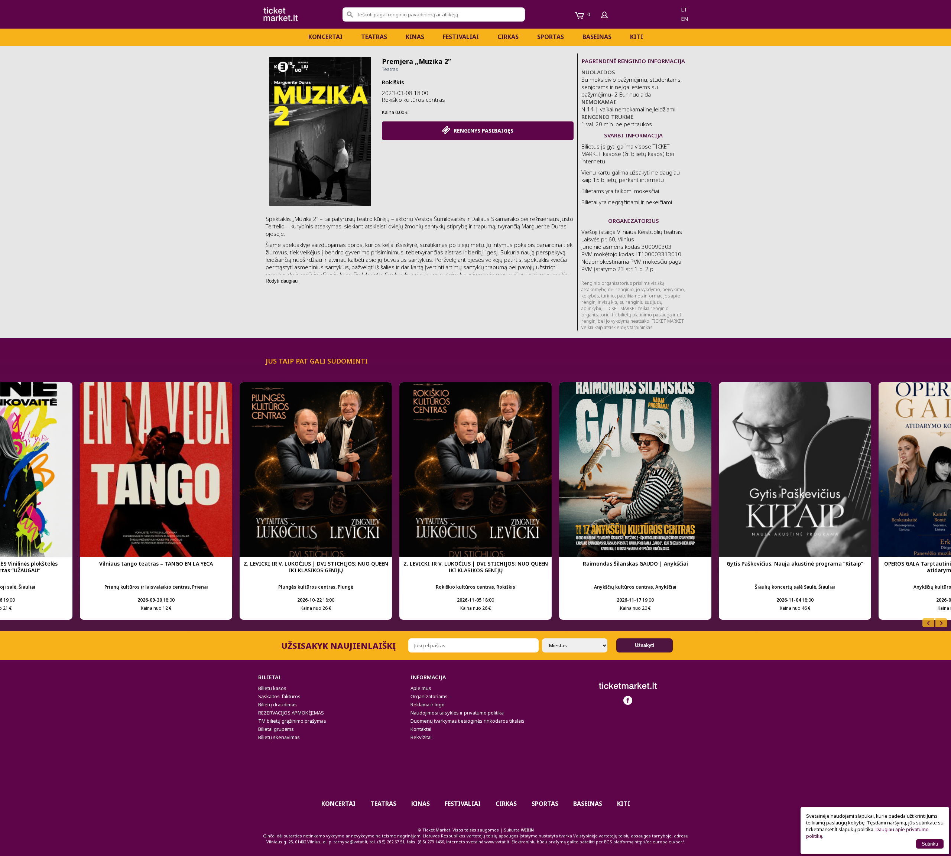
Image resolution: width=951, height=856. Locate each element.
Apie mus (420, 688)
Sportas (550, 37)
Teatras (374, 37)
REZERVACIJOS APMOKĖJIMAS (291, 712)
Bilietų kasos (272, 688)
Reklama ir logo (427, 704)
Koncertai (325, 37)
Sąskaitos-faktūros (279, 696)
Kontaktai (420, 729)
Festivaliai (461, 37)
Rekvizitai (421, 737)
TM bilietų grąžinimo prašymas (292, 720)
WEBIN (527, 830)
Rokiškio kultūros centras (413, 99)
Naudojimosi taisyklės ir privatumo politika (457, 712)
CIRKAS (508, 37)
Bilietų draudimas (277, 704)
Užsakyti (644, 645)
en (684, 18)
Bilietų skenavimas (279, 737)
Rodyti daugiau (282, 281)
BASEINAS (596, 37)
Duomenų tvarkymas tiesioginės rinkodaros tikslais (467, 720)
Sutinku (930, 844)
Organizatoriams (429, 696)
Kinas (415, 37)
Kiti (636, 37)
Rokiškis (393, 82)
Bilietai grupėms (276, 729)
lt (684, 9)
